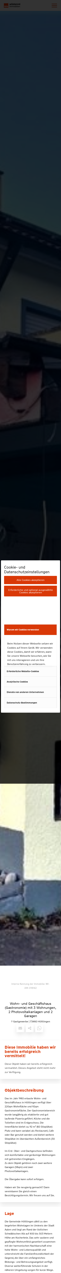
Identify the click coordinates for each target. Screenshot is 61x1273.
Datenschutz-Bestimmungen (22, 702)
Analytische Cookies (17, 681)
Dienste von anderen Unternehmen (25, 692)
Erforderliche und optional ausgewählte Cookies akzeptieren (30, 591)
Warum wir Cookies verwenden (23, 629)
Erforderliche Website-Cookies (23, 671)
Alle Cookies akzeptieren (30, 580)
